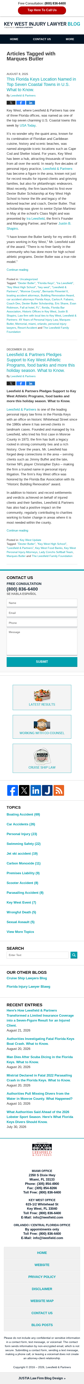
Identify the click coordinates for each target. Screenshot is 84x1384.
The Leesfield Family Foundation (52, 556)
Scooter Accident (22, 883)
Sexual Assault (21, 922)
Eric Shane (61, 303)
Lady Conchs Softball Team (56, 552)
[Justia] (47, 790)
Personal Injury (22, 834)
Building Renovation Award (57, 295)
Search (74, 955)
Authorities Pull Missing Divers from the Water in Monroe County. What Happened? (39, 1096)
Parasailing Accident (25, 893)
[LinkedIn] (36, 790)
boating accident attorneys (23, 295)
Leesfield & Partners (57, 169)
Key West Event (21, 902)
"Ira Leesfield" (64, 283)
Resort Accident (27, 327)
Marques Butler (16, 556)
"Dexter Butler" (26, 283)
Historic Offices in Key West (39, 311)
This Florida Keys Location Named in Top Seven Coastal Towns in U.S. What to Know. (41, 84)
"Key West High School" (21, 287)
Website (42, 1265)
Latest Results (42, 704)
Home (14, 39)
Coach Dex (13, 303)
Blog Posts (42, 1325)
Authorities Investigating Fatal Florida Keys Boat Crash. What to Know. (40, 1041)
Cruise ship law (42, 767)
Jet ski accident (22, 853)
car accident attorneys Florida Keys (28, 299)
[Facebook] (12, 790)
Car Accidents (21, 824)
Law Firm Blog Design (40, 1378)
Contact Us (42, 39)
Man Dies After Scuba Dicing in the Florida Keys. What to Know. (40, 1059)
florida (45, 307)
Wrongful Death (21, 912)
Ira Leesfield (35, 218)
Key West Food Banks (49, 547)
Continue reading (17, 269)
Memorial (21, 323)
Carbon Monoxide (24, 863)
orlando (42, 323)
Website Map (42, 1301)
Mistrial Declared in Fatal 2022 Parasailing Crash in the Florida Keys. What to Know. (39, 1078)
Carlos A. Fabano (62, 299)
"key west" (44, 287)
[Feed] (59, 790)
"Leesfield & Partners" (20, 547)
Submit (42, 661)
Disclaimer (42, 1289)
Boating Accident (23, 814)
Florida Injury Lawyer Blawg (28, 986)
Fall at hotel (27, 307)
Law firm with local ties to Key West (39, 315)
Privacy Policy (42, 1277)
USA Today (28, 125)
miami (32, 323)
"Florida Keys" (46, 283)
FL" (38, 307)
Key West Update (30, 539)
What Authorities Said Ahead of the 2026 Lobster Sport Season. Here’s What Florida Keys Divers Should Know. (40, 1117)
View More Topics (20, 932)
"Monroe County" (30, 291)
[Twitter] (24, 790)
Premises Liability (23, 873)
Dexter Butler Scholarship (37, 303)
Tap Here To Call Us (42, 10)
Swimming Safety (24, 844)
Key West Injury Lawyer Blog (42, 27)
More (70, 39)
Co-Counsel (42, 733)
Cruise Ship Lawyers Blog (27, 978)
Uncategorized (29, 279)
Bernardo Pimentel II (55, 291)
